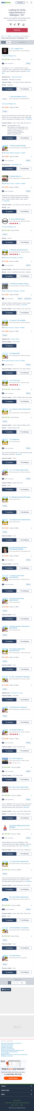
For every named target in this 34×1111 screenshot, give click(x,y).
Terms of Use (14, 1105)
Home (2, 36)
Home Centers (24, 863)
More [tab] (3, 1094)
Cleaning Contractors (26, 178)
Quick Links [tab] (5, 1090)
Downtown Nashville (17, 77)
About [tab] (3, 1086)
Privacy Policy (17, 1100)
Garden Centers (25, 760)
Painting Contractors (7, 1046)
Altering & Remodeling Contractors (11, 1043)
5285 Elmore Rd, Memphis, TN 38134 (13, 257)
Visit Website (25, 89)
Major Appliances (25, 789)
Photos (28, 63)
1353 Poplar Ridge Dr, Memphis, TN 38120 (14, 153)
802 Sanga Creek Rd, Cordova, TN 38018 (14, 360)
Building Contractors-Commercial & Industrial (14, 1054)
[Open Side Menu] (31, 2)
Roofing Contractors (26, 579)
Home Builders (5, 1053)
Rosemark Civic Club (17, 693)
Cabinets (23, 382)
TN (5, 36)
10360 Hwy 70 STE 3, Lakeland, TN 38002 (14, 183)
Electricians (24, 957)
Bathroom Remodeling (26, 221)
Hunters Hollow (15, 339)
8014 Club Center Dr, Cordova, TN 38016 (13, 327)
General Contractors (26, 930)
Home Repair (16, 36)
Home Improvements (14, 50)
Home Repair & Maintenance (9, 1051)
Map (8, 42)
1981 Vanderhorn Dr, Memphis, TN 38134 (14, 291)
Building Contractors (7, 1056)
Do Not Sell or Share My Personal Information (17, 1102)
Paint (22, 829)
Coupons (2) (28, 298)
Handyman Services (26, 709)
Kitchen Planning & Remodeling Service (12, 1050)
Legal (21, 1105)
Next (22, 982)
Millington (10, 36)
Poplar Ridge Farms (17, 164)
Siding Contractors (26, 252)
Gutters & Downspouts (27, 732)
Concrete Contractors (26, 679)
